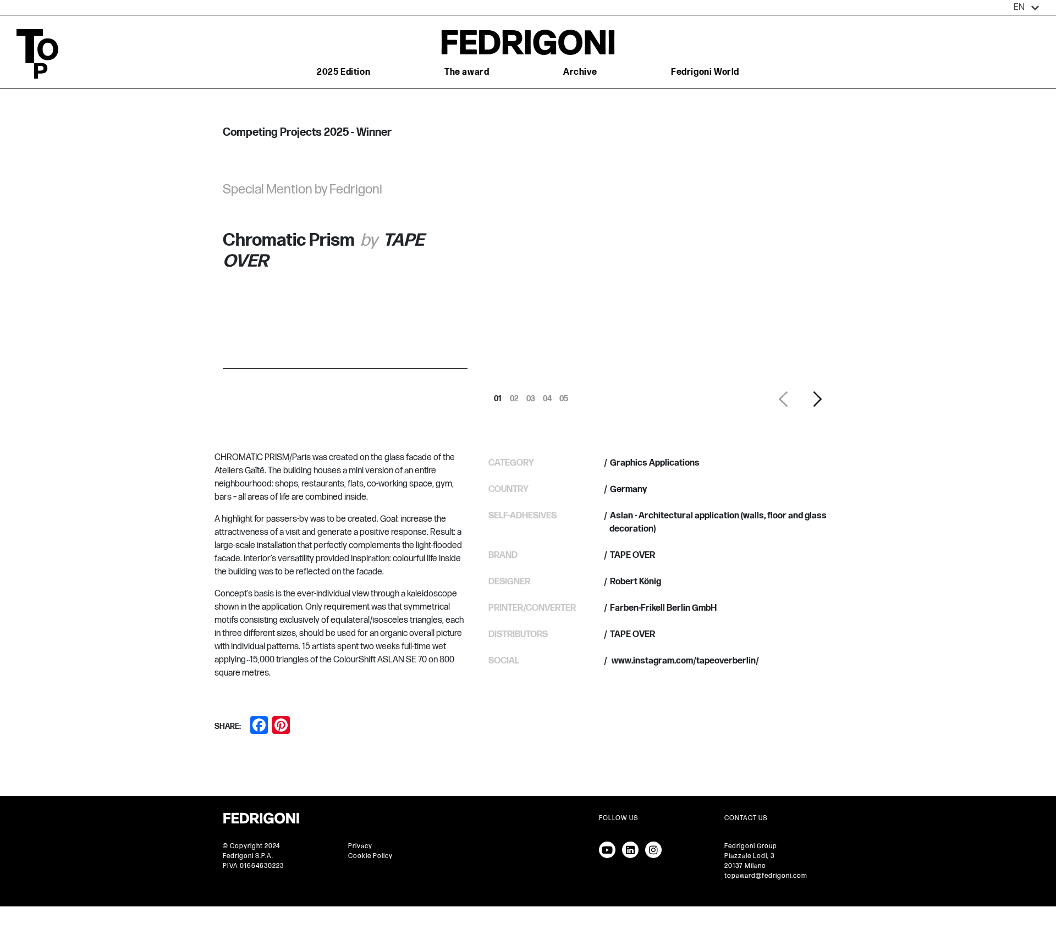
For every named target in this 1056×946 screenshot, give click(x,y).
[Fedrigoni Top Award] (528, 42)
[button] (1027, 7)
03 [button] (530, 395)
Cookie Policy (370, 856)
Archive (580, 72)
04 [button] (547, 395)
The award (466, 72)
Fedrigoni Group (750, 846)
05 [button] (563, 395)
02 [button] (514, 395)
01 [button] (498, 395)
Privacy (360, 846)
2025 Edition (343, 72)
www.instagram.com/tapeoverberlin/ (684, 661)
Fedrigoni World (705, 72)
